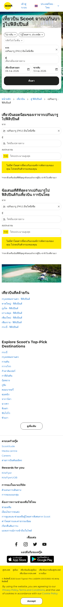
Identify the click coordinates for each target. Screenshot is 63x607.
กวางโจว (6, 366)
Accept (31, 601)
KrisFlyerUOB (9, 477)
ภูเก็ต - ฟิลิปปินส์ (10, 308)
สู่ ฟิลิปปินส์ (36, 99)
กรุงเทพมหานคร (10, 357)
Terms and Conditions (32, 590)
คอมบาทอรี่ (8, 389)
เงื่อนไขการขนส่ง (10, 512)
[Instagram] (25, 544)
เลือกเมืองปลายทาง (15, 61)
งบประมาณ (7, 149)
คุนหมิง (5, 394)
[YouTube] (44, 544)
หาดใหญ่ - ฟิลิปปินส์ (12, 303)
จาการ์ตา (6, 399)
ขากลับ (36, 67)
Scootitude (8, 446)
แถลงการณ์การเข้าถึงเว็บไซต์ (17, 530)
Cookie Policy (50, 593)
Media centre (9, 451)
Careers (6, 455)
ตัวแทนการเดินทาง (11, 490)
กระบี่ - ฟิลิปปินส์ (10, 327)
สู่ (6, 57)
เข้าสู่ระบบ (24, 6)
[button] (32, 34)
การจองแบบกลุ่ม (10, 494)
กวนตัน (5, 361)
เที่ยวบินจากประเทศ (28, 573)
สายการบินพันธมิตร (12, 460)
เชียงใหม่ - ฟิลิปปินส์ (12, 317)
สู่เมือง (15, 570)
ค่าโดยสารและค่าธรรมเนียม (16, 521)
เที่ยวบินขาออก (12, 67)
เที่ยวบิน (21, 99)
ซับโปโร (6, 413)
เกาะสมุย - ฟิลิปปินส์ (12, 313)
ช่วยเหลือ (6, 507)
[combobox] (31, 131)
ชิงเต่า (5, 408)
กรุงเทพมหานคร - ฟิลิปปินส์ (16, 299)
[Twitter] (35, 544)
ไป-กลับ (9, 34)
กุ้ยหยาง (6, 380)
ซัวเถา (5, 417)
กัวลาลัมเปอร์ (8, 371)
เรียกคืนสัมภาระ (10, 526)
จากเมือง (42, 573)
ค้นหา (31, 80)
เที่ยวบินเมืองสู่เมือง (28, 570)
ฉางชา (5, 403)
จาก (7, 47)
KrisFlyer (7, 473)
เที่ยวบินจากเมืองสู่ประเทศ (50, 570)
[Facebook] (16, 544)
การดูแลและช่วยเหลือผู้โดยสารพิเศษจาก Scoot (26, 516)
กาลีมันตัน (7, 375)
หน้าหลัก (6, 99)
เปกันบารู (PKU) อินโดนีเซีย (19, 51)
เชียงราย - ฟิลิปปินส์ (12, 322)
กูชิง (4, 385)
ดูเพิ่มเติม (31, 426)
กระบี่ (4, 352)
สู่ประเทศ (6, 570)
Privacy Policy (10, 590)
